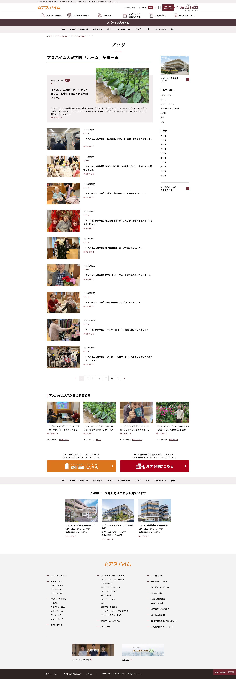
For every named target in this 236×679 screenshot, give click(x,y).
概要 (173, 29)
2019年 (163, 166)
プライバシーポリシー (51, 674)
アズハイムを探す (61, 36)
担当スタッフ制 (107, 583)
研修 (162, 122)
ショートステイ (57, 593)
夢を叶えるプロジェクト (170, 108)
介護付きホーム (57, 585)
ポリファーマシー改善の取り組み (116, 611)
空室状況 (54, 603)
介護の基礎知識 (158, 599)
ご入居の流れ (157, 575)
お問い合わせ (57, 624)
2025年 (163, 140)
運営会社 (89, 674)
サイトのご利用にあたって (73, 674)
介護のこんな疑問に (160, 608)
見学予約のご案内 (58, 607)
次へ (124, 378)
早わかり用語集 (157, 603)
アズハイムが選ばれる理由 (113, 575)
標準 (150, 7)
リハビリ (164, 113)
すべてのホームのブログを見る (168, 188)
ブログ (138, 29)
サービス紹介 (57, 581)
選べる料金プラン (159, 581)
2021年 (163, 158)
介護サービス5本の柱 (110, 620)
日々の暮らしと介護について (164, 620)
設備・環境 (97, 29)
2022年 (163, 153)
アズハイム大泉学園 (78, 36)
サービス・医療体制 (79, 29)
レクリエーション (167, 104)
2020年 (163, 162)
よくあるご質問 (129, 7)
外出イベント (166, 95)
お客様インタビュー (160, 587)
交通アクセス (160, 29)
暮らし (110, 29)
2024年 (163, 144)
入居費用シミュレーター (162, 626)
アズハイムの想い (58, 575)
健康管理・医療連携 (109, 607)
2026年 (163, 135)
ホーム (163, 99)
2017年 (163, 175)
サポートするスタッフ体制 (111, 615)
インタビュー (124, 29)
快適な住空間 (106, 595)
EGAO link (105, 626)
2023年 (163, 149)
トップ (49, 36)
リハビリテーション (109, 591)
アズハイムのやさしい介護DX (112, 579)
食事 (162, 117)
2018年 (163, 171)
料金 (148, 29)
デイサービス (56, 589)
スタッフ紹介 (157, 593)
